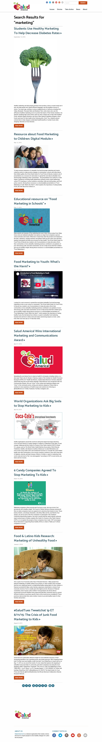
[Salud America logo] (21, 7)
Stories (59, 9)
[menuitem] (52, 9)
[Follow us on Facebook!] (47, 3)
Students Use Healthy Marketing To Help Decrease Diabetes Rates (37, 30)
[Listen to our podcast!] (59, 3)
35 (50, 685)
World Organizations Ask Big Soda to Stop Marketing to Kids (37, 403)
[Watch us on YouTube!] (56, 3)
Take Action (69, 9)
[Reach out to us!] (62, 3)
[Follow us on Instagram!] (53, 3)
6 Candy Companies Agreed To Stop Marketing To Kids (35, 472)
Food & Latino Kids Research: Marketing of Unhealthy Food (34, 538)
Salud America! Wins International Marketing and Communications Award (37, 335)
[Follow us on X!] (50, 3)
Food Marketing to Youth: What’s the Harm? (37, 264)
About (85, 9)
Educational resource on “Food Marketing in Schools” (35, 201)
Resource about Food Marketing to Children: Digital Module (36, 136)
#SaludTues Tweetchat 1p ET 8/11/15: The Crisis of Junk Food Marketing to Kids (35, 615)
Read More (19, 125)
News (78, 9)
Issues (52, 9)
